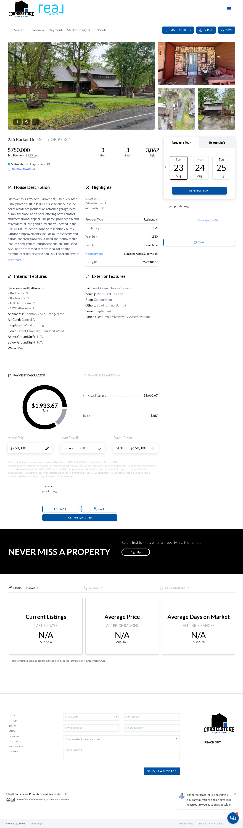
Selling (12, 730)
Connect (13, 751)
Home (12, 715)
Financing (14, 736)
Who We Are (16, 746)
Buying (12, 725)
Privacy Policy (186, 823)
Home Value (15, 741)
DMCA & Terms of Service (210, 823)
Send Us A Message (161, 771)
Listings (13, 720)
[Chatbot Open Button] (233, 818)
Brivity (22, 823)
